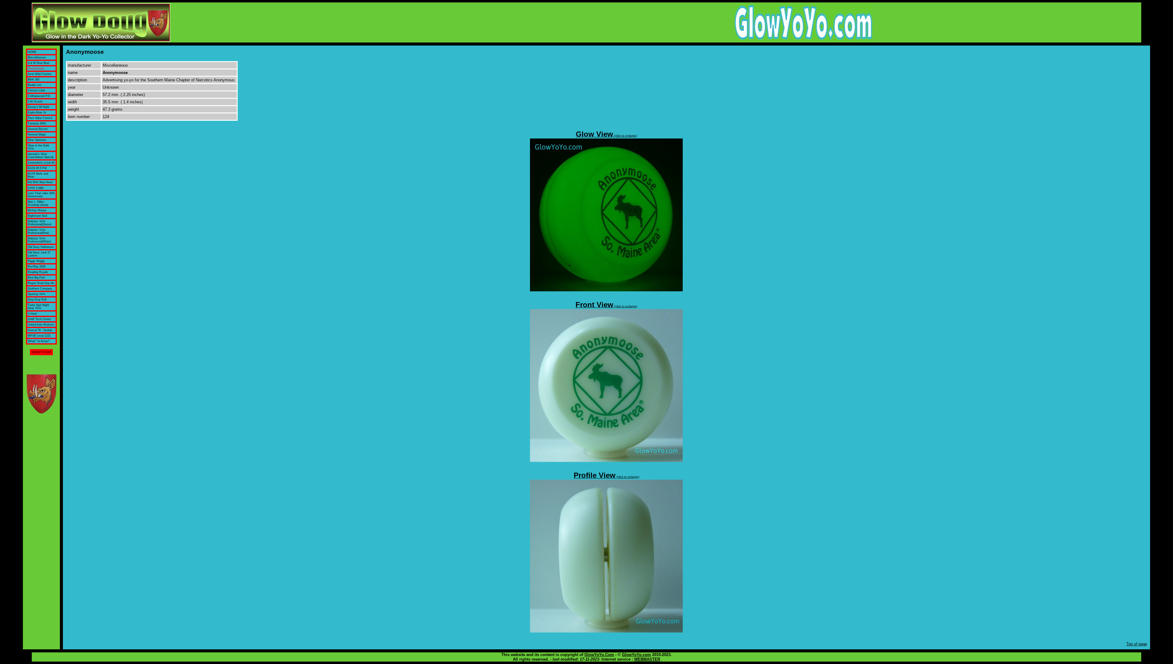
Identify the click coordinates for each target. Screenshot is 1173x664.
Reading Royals (38, 272)
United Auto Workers (41, 324)
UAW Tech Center (39, 319)
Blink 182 (33, 79)
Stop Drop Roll (37, 299)
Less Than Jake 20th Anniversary (41, 195)
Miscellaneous (37, 57)
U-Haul (32, 313)
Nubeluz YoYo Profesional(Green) (39, 223)
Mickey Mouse (37, 210)
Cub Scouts (35, 101)
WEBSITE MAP (41, 352)
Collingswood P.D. (39, 96)
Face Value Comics (40, 118)
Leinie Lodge (36, 187)
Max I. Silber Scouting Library (38, 203)
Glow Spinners (37, 140)
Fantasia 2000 (37, 123)
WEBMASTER (647, 659)
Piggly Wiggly (36, 261)
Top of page (1136, 644)
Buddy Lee (34, 85)
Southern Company (40, 288)
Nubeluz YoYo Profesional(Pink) (38, 231)
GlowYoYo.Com (599, 654)
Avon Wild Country (40, 74)
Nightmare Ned (37, 215)
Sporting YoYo (36, 294)
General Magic (37, 134)
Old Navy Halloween (41, 247)
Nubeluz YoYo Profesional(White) (39, 240)
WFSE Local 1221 (39, 335)
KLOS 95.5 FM (37, 168)
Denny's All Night (38, 107)
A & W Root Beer (38, 63)
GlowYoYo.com (636, 654)
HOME (32, 51)
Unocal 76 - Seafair (40, 330)
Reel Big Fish (36, 277)
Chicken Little (36, 90)
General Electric (38, 129)
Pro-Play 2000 (37, 266)
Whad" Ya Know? (38, 341)
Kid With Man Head (40, 182)
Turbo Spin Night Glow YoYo (38, 307)
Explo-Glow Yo (37, 112)
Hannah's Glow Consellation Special (40, 156)
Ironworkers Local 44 (41, 162)
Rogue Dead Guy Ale (41, 283)
